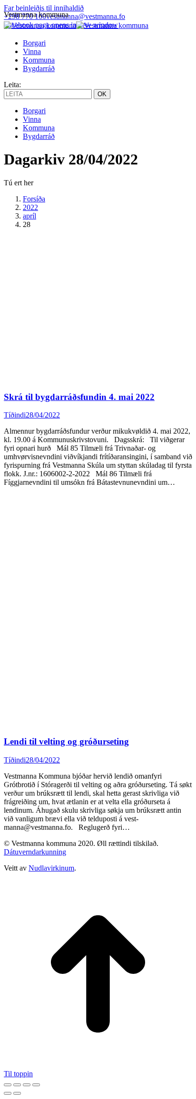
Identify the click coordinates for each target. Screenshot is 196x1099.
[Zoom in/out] (36, 1084)
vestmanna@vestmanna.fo (85, 16)
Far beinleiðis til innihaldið (44, 8)
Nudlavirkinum (51, 868)
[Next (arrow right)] (17, 1093)
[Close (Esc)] (7, 1084)
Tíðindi (15, 415)
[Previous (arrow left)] (7, 1093)
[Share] (17, 1084)
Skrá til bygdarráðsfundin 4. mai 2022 (79, 397)
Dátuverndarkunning (35, 852)
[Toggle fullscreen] (26, 1084)
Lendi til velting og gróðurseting (66, 741)
